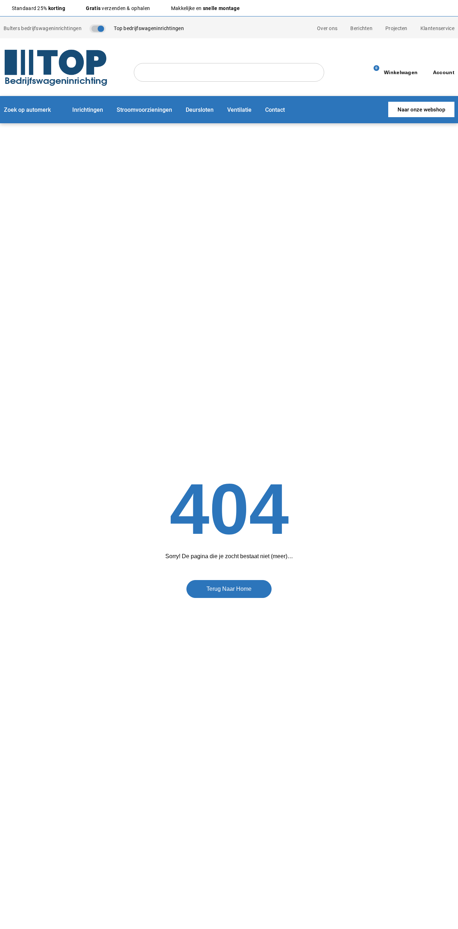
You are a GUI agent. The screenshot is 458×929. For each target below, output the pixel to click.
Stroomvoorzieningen (144, 109)
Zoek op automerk (27, 109)
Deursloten (200, 109)
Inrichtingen (87, 109)
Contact (275, 109)
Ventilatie (239, 109)
